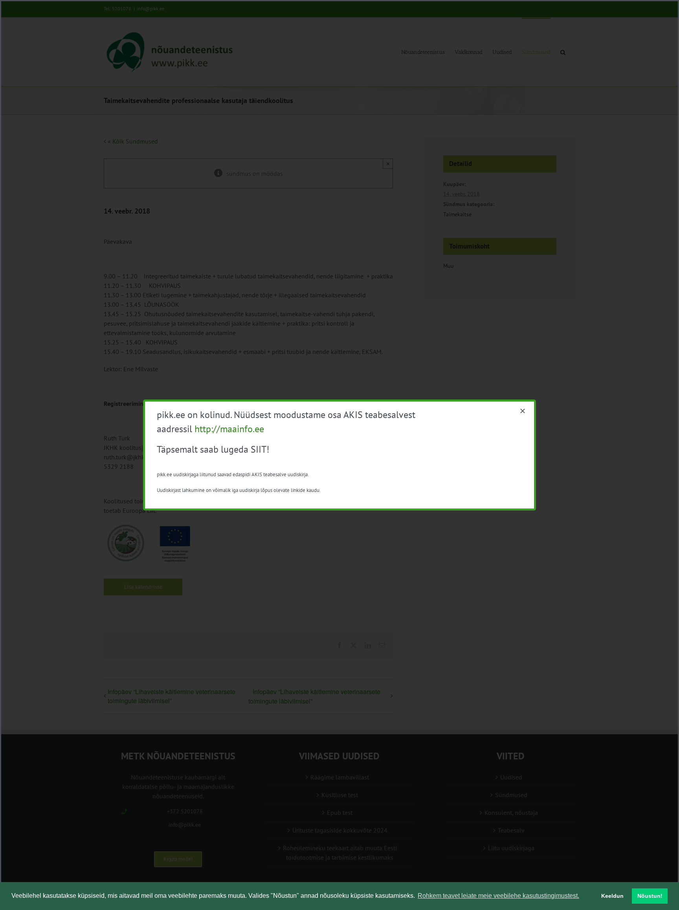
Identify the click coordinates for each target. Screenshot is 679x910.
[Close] (522, 410)
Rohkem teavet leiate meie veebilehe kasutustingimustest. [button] (498, 895)
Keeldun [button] (612, 896)
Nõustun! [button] (649, 896)
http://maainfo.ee (229, 429)
